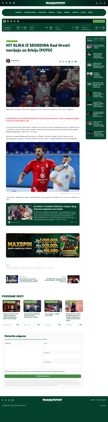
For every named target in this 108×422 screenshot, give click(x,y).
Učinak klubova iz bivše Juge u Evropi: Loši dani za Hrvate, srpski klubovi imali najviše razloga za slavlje (99, 136)
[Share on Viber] (72, 61)
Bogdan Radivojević (13, 268)
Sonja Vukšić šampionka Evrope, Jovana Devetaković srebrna (32, 315)
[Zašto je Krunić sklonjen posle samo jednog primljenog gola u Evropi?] (89, 54)
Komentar (8, 343)
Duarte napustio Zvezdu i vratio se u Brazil (99, 46)
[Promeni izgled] (97, 3)
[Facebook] (3, 3)
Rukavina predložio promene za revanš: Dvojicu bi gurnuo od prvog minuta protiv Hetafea (99, 77)
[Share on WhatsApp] (66, 61)
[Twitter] (7, 3)
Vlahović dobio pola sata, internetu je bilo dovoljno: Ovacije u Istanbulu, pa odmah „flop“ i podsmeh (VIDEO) (98, 126)
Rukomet (50, 268)
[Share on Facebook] (60, 61)
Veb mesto (47, 362)
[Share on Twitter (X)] (63, 61)
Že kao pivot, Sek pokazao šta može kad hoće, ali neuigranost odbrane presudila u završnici (99, 86)
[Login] (104, 3)
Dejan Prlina (15, 60)
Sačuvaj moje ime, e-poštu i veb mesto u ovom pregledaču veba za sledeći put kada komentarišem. (36, 371)
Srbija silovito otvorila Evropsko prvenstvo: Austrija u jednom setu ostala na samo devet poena (73, 317)
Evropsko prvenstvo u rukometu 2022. (33, 268)
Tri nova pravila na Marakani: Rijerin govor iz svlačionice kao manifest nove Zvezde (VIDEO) (98, 115)
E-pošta (47, 353)
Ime (45, 343)
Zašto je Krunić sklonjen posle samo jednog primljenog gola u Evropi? (98, 56)
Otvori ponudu (100, 21)
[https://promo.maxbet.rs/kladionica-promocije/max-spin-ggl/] (43, 245)
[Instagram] (14, 3)
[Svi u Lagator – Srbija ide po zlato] (53, 306)
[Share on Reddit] (69, 61)
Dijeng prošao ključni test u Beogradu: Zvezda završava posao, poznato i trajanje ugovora (98, 66)
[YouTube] (10, 3)
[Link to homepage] (55, 3)
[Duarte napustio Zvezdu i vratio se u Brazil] (90, 46)
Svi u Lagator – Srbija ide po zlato (52, 314)
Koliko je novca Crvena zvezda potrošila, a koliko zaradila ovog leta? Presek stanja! (10, 316)
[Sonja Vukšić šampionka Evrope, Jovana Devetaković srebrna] (32, 306)
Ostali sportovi (12, 41)
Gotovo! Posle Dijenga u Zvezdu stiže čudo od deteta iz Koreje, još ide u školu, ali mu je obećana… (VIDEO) (98, 107)
